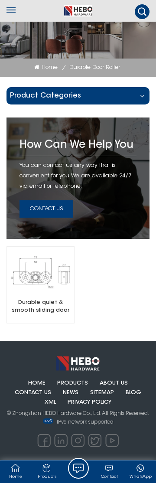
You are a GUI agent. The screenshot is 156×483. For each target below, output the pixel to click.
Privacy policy (89, 402)
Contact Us (46, 209)
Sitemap (102, 392)
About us (114, 383)
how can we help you (76, 145)
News (70, 392)
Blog (133, 392)
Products (72, 383)
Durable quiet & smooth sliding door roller (40, 307)
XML (50, 402)
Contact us (33, 392)
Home (50, 67)
